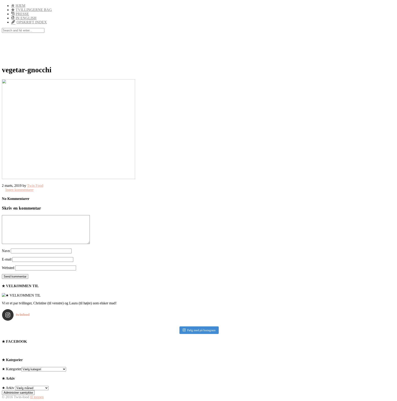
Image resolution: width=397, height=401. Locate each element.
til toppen (37, 397)
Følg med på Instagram (201, 330)
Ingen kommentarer (19, 190)
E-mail (6, 259)
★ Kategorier (11, 369)
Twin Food (35, 186)
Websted (8, 268)
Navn (6, 251)
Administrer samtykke (18, 392)
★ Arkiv (8, 388)
